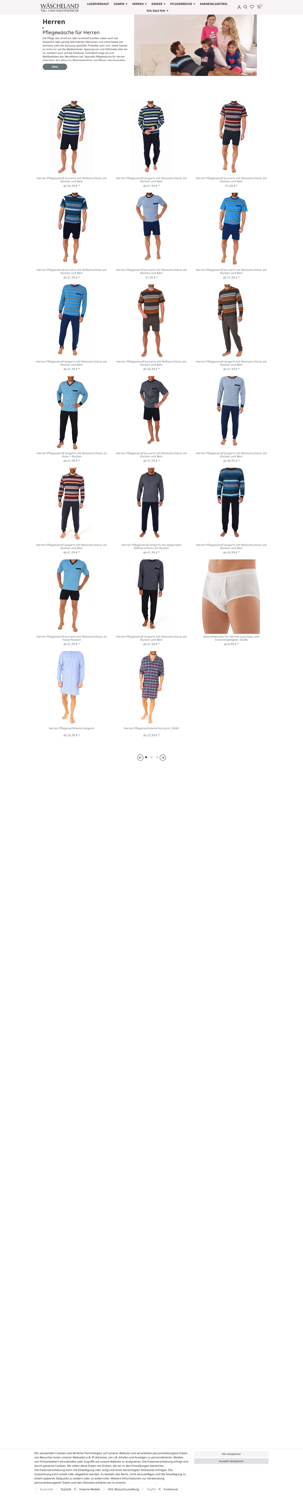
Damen (119, 4)
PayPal (151, 1489)
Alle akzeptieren (231, 1454)
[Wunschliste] (251, 7)
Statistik (66, 1489)
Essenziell (46, 1489)
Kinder (157, 4)
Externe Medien (89, 1489)
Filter (55, 66)
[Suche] (245, 7)
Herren (138, 4)
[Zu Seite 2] (152, 757)
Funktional (171, 1489)
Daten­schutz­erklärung (142, 1483)
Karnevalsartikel (214, 4)
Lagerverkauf (98, 4)
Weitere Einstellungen (48, 1493)
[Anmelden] (239, 7)
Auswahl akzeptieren (231, 1461)
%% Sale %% (156, 11)
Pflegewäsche (181, 4)
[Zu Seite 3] (157, 757)
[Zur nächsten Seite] (163, 757)
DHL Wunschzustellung (123, 1489)
